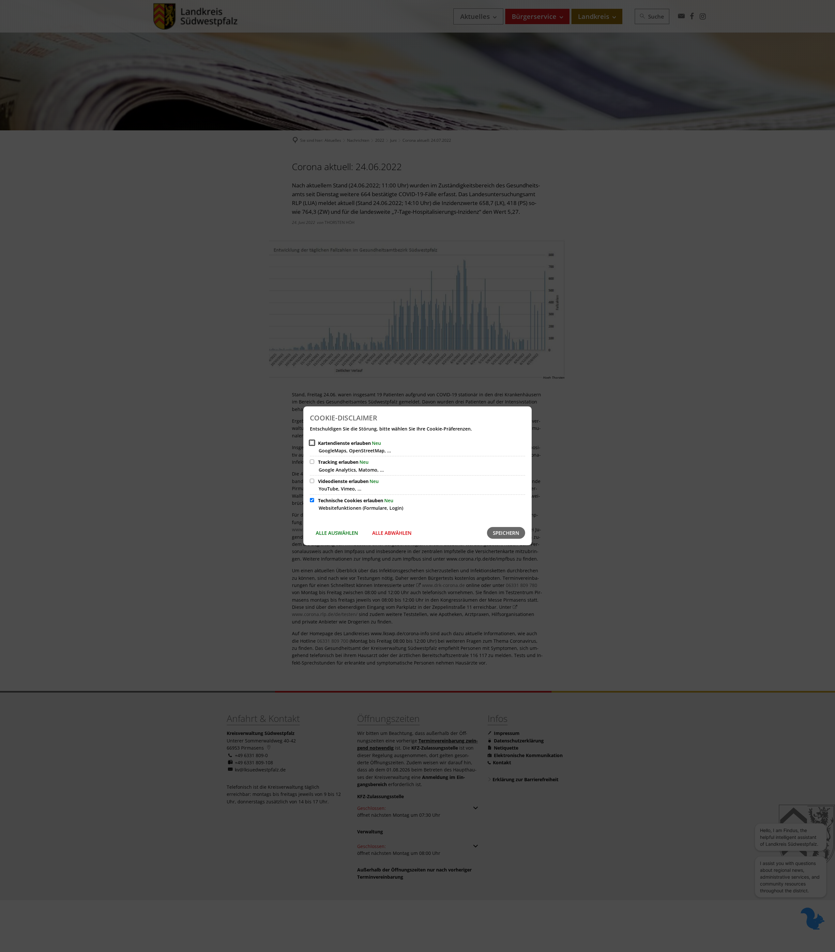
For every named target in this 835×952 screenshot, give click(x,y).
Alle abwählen (392, 533)
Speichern (506, 533)
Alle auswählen (337, 533)
